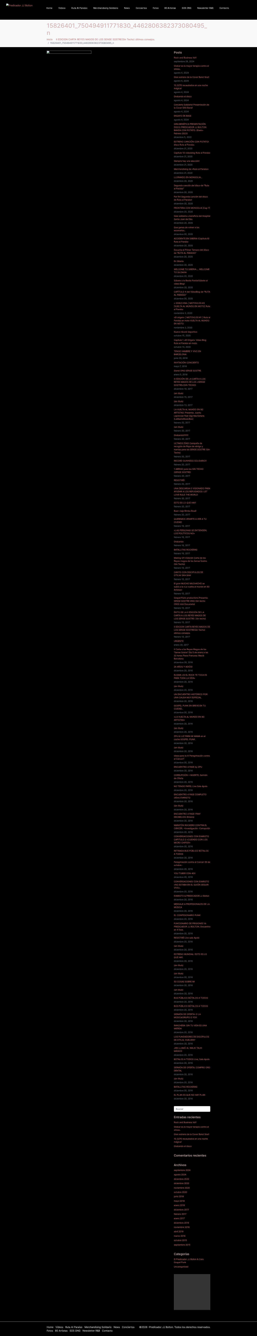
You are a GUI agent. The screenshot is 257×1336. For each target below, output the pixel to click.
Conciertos (141, 8)
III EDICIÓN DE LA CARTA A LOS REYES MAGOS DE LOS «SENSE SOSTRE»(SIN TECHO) (189, 381)
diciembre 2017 (181, 1209)
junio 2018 (179, 1196)
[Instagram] (247, 13)
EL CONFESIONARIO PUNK (187, 915)
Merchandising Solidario (105, 8)
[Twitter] (253, 13)
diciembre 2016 (181, 1222)
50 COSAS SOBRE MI (184, 981)
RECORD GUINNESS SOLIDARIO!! (190, 460)
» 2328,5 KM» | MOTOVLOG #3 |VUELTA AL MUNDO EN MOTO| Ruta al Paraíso (192, 306)
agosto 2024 (180, 1174)
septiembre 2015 (182, 1244)
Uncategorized (181, 1266)
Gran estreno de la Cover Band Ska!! (191, 77)
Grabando (179, 541)
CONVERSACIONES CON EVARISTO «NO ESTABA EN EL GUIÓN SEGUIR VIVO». (191, 884)
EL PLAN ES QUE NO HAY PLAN (189, 1095)
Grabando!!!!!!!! (181, 435)
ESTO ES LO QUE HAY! (185, 502)
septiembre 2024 (182, 1170)
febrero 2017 (180, 1214)
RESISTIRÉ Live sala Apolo (186, 937)
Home (49, 8)
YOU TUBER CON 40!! (184, 873)
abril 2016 (179, 1231)
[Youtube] (253, 5)
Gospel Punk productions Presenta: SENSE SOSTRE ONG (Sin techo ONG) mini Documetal (191, 601)
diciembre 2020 (181, 1183)
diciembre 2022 (181, 1179)
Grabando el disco (183, 96)
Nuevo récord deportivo (185, 332)
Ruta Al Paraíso (79, 8)
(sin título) (178, 393)
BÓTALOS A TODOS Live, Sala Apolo (192, 1059)
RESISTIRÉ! (179, 480)
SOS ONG (186, 8)
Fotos (156, 8)
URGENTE (179, 641)
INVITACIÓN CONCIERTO (186, 362)
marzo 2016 (179, 1236)
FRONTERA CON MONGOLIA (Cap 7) (192, 208)
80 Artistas (170, 8)
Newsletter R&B (205, 8)
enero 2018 (179, 1205)
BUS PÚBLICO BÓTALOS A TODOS (191, 998)
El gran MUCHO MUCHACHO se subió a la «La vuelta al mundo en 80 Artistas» (192, 586)
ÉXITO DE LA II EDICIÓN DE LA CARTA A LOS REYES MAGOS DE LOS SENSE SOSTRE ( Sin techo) (190, 615)
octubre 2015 (180, 1240)
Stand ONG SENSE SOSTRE (187, 370)
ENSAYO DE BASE (182, 116)
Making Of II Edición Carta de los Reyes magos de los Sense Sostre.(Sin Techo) (190, 561)
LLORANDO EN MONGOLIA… (188, 177)
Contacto (224, 8)
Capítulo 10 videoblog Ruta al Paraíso (192, 152)
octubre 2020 (180, 1192)
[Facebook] (247, 5)
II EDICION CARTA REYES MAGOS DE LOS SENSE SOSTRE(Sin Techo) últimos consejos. (192, 629)
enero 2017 (179, 1218)
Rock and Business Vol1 (185, 57)
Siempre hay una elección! (186, 161)
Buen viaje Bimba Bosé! (185, 511)
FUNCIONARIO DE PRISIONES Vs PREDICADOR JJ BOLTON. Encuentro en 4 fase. (192, 926)
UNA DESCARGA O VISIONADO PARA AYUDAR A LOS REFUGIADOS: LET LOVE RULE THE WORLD (192, 491)
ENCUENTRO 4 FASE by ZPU (188, 767)
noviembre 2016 (182, 1227)
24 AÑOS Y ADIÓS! (183, 666)
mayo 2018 (179, 1201)
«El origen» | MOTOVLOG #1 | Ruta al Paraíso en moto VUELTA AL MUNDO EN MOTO (192, 320)
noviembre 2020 (182, 1187)
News (127, 8)
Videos (61, 8)
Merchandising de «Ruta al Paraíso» (191, 169)
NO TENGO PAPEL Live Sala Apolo (190, 786)
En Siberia (179, 261)
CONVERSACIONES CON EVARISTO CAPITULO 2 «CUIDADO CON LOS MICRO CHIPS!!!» (191, 839)
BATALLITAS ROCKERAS (185, 549)
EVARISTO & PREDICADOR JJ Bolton (191, 896)
